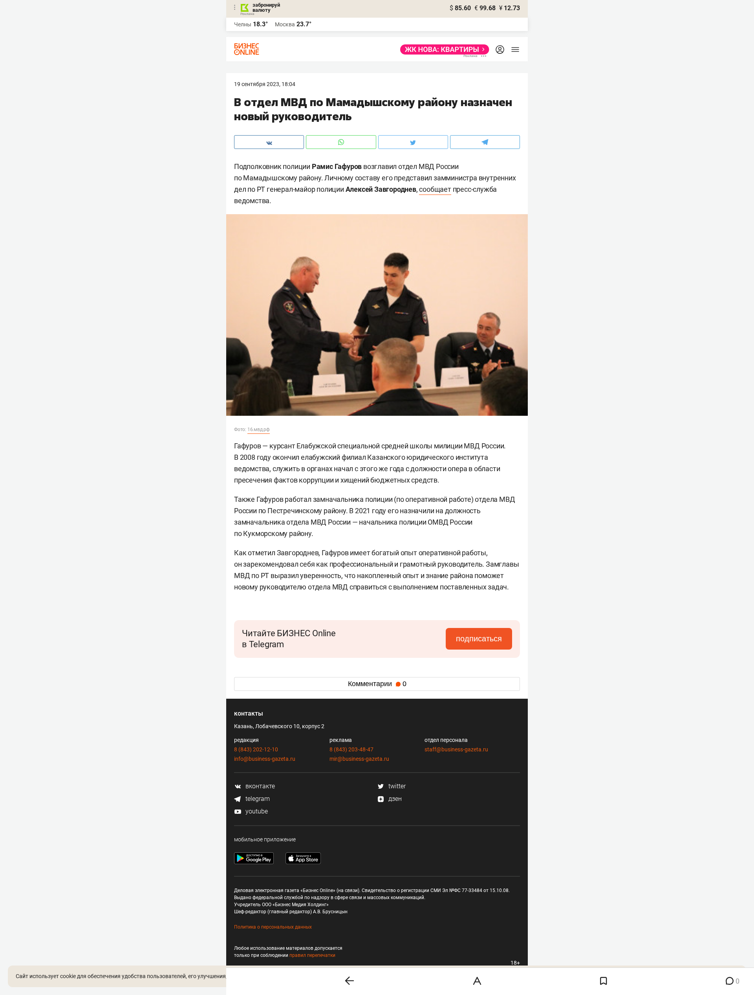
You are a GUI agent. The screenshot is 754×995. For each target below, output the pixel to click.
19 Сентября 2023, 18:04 (264, 84)
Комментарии (377, 684)
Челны (242, 24)
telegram (257, 798)
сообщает (435, 189)
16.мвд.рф (258, 429)
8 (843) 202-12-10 (256, 749)
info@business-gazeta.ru (264, 759)
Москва (285, 24)
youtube (256, 811)
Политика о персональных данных (273, 927)
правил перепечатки (312, 955)
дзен (394, 798)
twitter (396, 786)
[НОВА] (442, 49)
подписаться (479, 638)
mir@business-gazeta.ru (359, 759)
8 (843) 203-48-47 (351, 749)
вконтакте (259, 786)
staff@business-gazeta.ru (456, 749)
